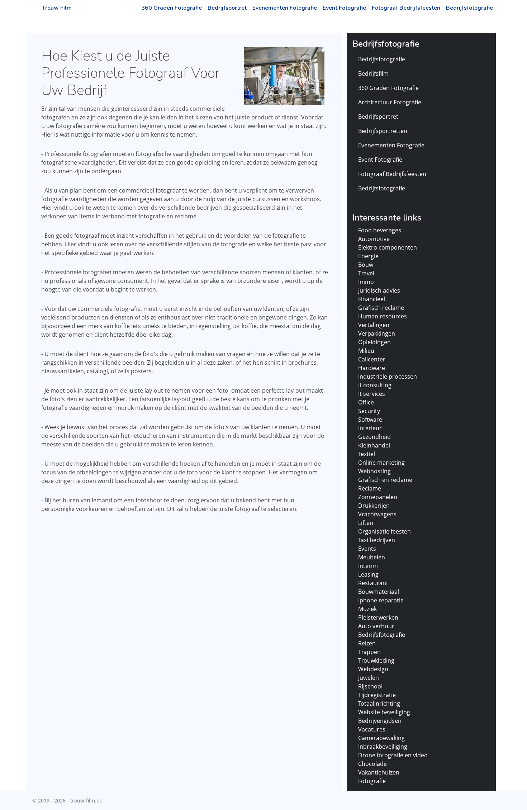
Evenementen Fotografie (284, 8)
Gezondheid (374, 437)
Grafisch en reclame (385, 480)
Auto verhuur (376, 626)
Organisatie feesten (384, 531)
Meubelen (371, 557)
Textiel (366, 454)
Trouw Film (57, 8)
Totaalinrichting (379, 703)
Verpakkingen (376, 333)
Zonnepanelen (377, 497)
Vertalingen (373, 325)
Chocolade (372, 764)
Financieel (371, 299)
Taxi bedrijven (376, 540)
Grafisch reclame (381, 308)
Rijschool (370, 686)
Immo (366, 282)
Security (369, 411)
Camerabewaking (381, 738)
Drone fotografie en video (393, 755)
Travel (366, 273)
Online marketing (381, 462)
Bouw (365, 265)
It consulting (374, 385)
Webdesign (373, 669)
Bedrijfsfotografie (469, 8)
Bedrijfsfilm (373, 73)
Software (370, 419)
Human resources (382, 316)
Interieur (370, 428)
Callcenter (371, 359)
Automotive (374, 239)
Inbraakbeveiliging (382, 746)
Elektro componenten (387, 247)
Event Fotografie (344, 8)
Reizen (367, 643)
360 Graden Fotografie (171, 8)
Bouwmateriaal (378, 592)
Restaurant (373, 583)
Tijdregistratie (377, 695)
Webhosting (374, 471)
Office (366, 402)
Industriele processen (387, 376)
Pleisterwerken (378, 617)
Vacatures (371, 729)
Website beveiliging (384, 712)
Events (367, 549)
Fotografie (372, 781)
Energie (368, 256)
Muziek (367, 609)
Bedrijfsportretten (382, 131)
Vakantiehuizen (378, 772)
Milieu (366, 351)
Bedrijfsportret (227, 8)
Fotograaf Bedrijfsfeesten (406, 8)
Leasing (368, 574)
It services (371, 394)
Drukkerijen (374, 506)
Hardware (371, 368)
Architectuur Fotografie (389, 102)
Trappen (369, 652)
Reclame (369, 488)
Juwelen (368, 678)
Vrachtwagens (377, 514)
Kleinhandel (374, 445)
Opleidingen (374, 342)
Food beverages (379, 230)
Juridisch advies (379, 290)
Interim (368, 566)
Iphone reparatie (381, 600)
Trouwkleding (376, 660)
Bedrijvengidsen (380, 721)
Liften (365, 523)
